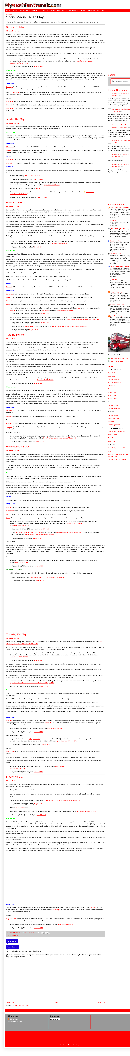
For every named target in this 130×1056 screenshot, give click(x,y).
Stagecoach (111, 376)
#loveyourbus (20, 807)
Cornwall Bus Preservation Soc (117, 459)
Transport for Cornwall (115, 382)
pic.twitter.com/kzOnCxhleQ (19, 194)
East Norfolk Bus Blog (117, 228)
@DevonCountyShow (23, 532)
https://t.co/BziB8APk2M (54, 800)
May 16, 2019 (38, 660)
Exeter (8, 297)
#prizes (78, 308)
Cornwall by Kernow (114, 379)
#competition (45, 310)
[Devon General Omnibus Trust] (118, 358)
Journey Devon (112, 434)
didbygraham (16, 932)
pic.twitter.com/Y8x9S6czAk (71, 800)
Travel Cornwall (112, 398)
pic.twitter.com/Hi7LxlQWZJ (19, 657)
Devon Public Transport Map (116, 431)
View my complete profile (15, 1021)
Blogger (78, 1045)
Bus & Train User (116, 241)
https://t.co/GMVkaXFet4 (32, 176)
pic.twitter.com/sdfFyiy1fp (91, 319)
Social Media (14, 935)
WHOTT (110, 451)
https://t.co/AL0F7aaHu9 (75, 523)
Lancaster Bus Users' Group (120, 266)
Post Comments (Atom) (22, 1005)
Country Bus (112, 385)
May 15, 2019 (44, 529)
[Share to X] (45, 933)
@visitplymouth (31, 683)
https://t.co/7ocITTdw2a (60, 326)
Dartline (110, 389)
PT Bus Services (72, 10)
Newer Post (10, 1002)
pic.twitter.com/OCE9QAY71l (19, 525)
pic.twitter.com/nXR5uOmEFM (67, 741)
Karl (113, 109)
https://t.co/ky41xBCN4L (18, 768)
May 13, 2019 (38, 247)
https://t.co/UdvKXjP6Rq (52, 185)
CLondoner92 (114, 279)
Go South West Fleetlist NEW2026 (52, 10)
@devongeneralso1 (62, 532)
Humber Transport (116, 292)
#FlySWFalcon (11, 919)
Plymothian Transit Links (96, 10)
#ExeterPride (15, 92)
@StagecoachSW (36, 532)
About (8, 10)
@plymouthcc (59, 766)
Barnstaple (9, 87)
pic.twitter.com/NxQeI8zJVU (59, 243)
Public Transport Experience (119, 207)
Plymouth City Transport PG (116, 448)
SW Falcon (111, 421)
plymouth (9, 427)
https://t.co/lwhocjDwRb (21, 562)
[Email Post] (38, 932)
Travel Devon (112, 438)
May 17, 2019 (38, 804)
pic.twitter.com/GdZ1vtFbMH (55, 577)
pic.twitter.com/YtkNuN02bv (82, 326)
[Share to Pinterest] (49, 933)
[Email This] (42, 933)
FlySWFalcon (10, 751)
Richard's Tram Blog (117, 305)
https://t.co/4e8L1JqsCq (74, 319)
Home (15, 10)
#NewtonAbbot (29, 326)
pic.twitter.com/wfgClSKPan (45, 534)
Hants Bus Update (116, 254)
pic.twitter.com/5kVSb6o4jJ (67, 438)
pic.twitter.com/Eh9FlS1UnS (19, 63)
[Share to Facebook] (47, 933)
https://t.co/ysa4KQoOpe (85, 61)
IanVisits (113, 220)
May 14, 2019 (38, 383)
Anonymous (115, 93)
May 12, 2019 (38, 179)
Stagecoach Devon (113, 418)
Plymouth (9, 105)
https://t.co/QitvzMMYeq (66, 924)
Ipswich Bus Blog (116, 316)
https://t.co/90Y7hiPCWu (45, 380)
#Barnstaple (10, 147)
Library (83, 10)
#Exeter (8, 150)
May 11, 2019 (38, 66)
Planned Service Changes (28, 10)
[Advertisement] (115, 491)
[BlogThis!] (44, 933)
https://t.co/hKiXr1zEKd (37, 577)
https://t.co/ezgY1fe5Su (51, 438)
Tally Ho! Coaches (113, 395)
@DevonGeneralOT (75, 532)
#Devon (12, 310)
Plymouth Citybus (113, 373)
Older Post (101, 1002)
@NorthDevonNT (29, 534)
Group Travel (112, 392)
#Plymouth (9, 101)
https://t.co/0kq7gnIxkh (54, 728)
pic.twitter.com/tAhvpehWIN (45, 683)
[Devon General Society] (115, 361)
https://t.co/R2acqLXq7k (18, 683)
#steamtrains (90, 192)
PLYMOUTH (10, 411)
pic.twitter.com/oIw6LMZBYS (86, 811)
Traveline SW (112, 441)
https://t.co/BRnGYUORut (65, 310)
